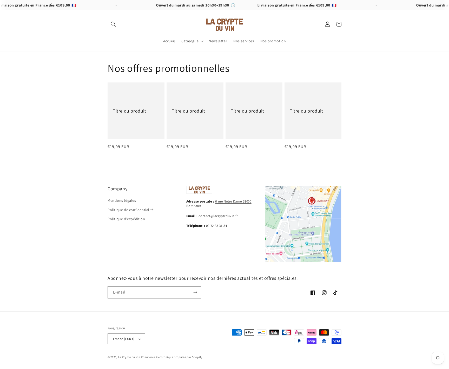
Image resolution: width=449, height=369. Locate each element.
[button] (113, 24)
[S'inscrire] (195, 292)
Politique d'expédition (126, 219)
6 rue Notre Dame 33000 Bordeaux (219, 203)
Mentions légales (122, 200)
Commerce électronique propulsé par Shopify (171, 357)
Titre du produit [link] (129, 111)
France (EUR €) (124, 339)
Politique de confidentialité (131, 209)
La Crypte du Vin (129, 357)
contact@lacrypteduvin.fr (218, 216)
